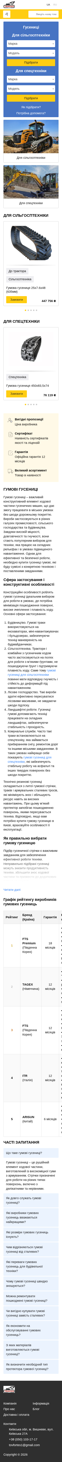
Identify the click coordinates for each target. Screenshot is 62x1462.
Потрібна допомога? (31, 113)
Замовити (16, 299)
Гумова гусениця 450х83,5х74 (27, 385)
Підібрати (31, 62)
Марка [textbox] (12, 43)
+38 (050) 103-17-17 (23, 1439)
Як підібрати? (31, 107)
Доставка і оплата (16, 1414)
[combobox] (31, 43)
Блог (36, 1409)
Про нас (9, 1409)
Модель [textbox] (13, 53)
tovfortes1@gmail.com (24, 1445)
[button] (25, 310)
